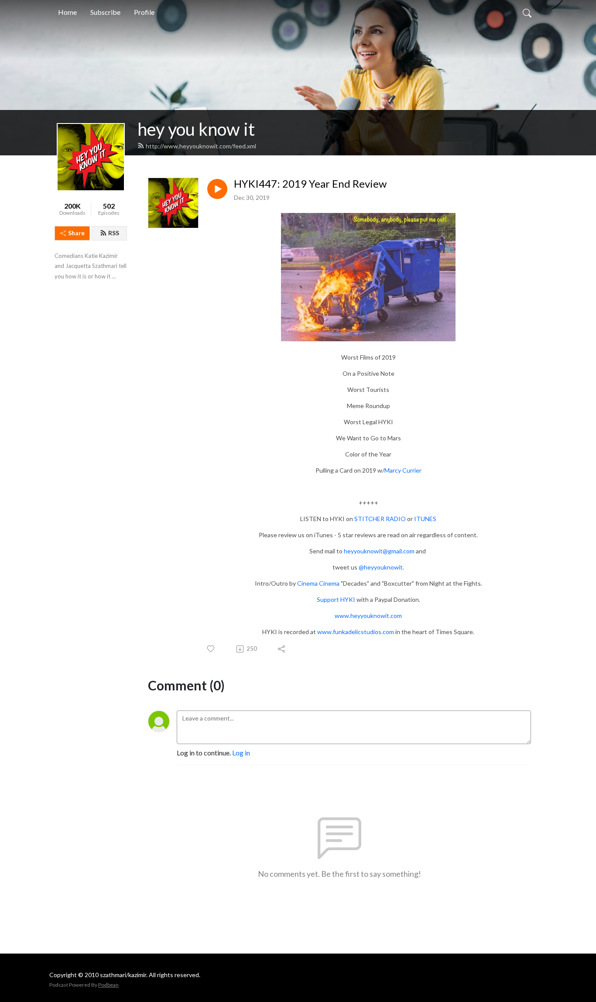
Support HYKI (336, 599)
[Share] (282, 649)
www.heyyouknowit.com (368, 615)
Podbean (108, 984)
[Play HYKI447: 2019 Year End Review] (217, 189)
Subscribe (105, 12)
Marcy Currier (402, 470)
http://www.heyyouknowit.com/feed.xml (201, 146)
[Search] (527, 12)
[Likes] (211, 648)
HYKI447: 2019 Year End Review (310, 184)
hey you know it (196, 129)
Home (67, 12)
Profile (144, 12)
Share (76, 233)
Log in (241, 752)
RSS (113, 233)
